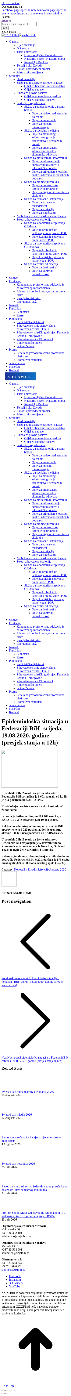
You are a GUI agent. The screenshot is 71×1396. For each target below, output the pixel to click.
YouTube (14, 1286)
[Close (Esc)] (3, 1390)
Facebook (15, 1276)
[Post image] (12, 1088)
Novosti (18, 869)
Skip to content (11, 3)
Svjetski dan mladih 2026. (17, 1114)
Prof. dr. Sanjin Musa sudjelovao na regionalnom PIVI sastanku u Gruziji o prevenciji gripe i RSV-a (34, 1214)
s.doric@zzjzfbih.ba (13, 1269)
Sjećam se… (21, 377)
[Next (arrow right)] (6, 1393)
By (34, 869)
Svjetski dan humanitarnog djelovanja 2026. (28, 1091)
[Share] (6, 1390)
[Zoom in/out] (14, 1390)
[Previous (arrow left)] (3, 1393)
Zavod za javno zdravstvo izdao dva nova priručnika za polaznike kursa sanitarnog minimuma (35, 1188)
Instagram (15, 1279)
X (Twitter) (16, 1283)
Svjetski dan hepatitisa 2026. (19, 1163)
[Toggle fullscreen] (10, 1390)
